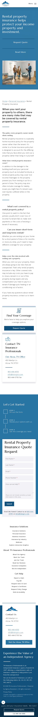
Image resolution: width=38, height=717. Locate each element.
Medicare (19, 542)
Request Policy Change (19, 589)
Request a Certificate (19, 586)
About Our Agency (19, 554)
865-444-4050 (13, 372)
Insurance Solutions (19, 531)
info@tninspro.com (15, 374)
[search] (26, 3)
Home (4, 101)
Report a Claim (19, 578)
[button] (32, 3)
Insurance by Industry (19, 539)
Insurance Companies (19, 566)
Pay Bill (19, 581)
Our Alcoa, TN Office (15, 357)
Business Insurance (19, 536)
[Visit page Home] (5, 3)
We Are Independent (19, 568)
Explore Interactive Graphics (19, 545)
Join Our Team (19, 560)
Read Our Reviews (19, 563)
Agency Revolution (11, 689)
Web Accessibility (19, 592)
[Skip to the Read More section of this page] (18, 52)
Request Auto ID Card (18, 583)
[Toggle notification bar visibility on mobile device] (3, 702)
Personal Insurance (17, 101)
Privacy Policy (7, 692)
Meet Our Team (19, 557)
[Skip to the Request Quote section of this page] (18, 42)
